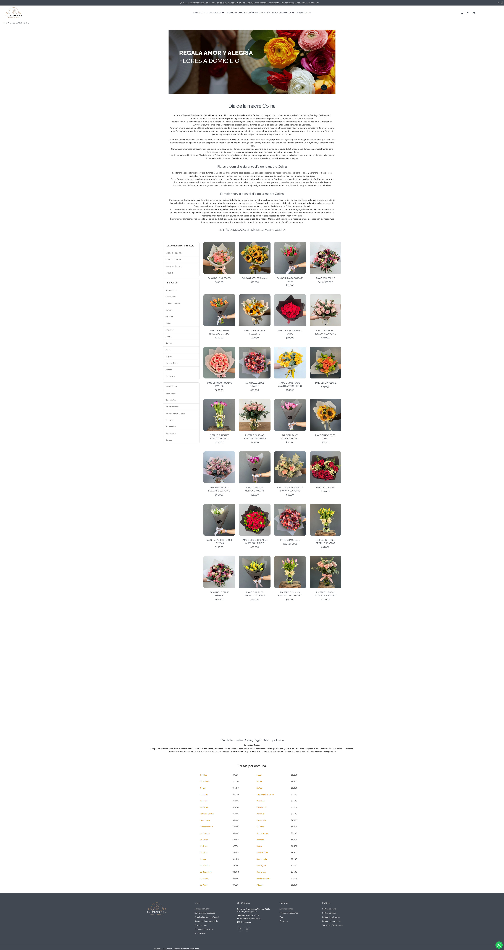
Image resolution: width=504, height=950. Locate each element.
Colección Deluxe (173, 303)
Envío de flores (201, 925)
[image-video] (252, 667)
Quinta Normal (263, 833)
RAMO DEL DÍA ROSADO (219, 278)
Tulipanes (169, 356)
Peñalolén (261, 801)
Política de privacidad (331, 917)
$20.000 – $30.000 (174, 253)
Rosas (168, 350)
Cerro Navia (205, 781)
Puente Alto (261, 820)
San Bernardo (262, 852)
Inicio (5, 23)
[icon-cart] (473, 12)
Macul (259, 775)
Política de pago (329, 913)
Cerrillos (203, 775)
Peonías (169, 336)
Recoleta (260, 839)
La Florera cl (167, 949)
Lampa (203, 859)
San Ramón (261, 872)
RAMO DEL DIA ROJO (325, 487)
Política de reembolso (331, 921)
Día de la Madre (172, 407)
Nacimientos (171, 433)
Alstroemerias (171, 290)
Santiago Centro (263, 878)
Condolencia (171, 296)
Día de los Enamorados (175, 413)
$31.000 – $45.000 (174, 259)
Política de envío (329, 909)
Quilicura (260, 826)
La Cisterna (204, 833)
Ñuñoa (259, 788)
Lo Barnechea (205, 872)
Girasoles (169, 316)
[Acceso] (468, 12)
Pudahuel (260, 814)
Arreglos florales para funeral (207, 917)
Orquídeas (170, 330)
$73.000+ (170, 273)
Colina (202, 788)
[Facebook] (498, 2)
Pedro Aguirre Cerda (265, 794)
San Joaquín (262, 859)
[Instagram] (502, 2)
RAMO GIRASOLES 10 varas (254, 278)
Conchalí (203, 801)
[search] (462, 12)
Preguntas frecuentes (289, 913)
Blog (281, 917)
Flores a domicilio (202, 909)
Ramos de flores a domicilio (206, 921)
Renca (259, 846)
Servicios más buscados (205, 913)
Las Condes (205, 865)
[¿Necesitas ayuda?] (499, 945)
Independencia (206, 826)
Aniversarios (171, 393)
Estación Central (207, 814)
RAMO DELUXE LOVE (290, 540)
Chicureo (204, 794)
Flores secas (200, 933)
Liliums (168, 323)
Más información (244, 922)
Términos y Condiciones (332, 925)
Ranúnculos (170, 376)
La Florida (204, 839)
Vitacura (260, 885)
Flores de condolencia (204, 929)
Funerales (170, 420)
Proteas (169, 370)
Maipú (259, 781)
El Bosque (204, 807)
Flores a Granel (172, 363)
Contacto (284, 921)
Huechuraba (205, 820)
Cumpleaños (171, 400)
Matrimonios (171, 426)
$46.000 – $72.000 (174, 266)
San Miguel (261, 865)
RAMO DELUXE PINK (325, 278)
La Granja (204, 846)
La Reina (203, 852)
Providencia (261, 807)
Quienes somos (286, 909)
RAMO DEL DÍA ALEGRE (325, 382)
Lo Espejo (204, 878)
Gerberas (169, 310)
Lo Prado (204, 885)
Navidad (169, 343)
